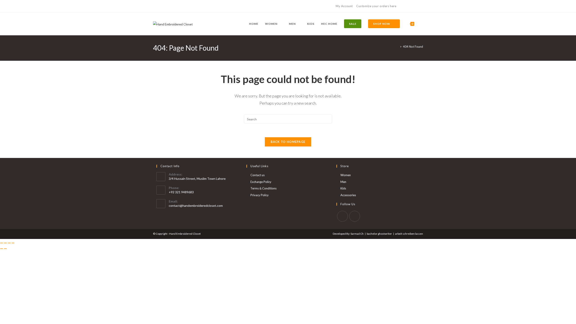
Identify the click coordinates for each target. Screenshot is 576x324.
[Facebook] (155, 6)
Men (343, 182)
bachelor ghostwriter (379, 233)
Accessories (348, 195)
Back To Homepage (288, 142)
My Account (344, 6)
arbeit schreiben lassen (409, 233)
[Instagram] (159, 6)
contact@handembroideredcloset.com (196, 205)
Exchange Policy (260, 182)
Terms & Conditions (263, 188)
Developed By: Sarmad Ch (348, 233)
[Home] (397, 46)
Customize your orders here (376, 6)
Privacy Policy (259, 195)
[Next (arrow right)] (5, 248)
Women (345, 175)
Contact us (257, 175)
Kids (343, 188)
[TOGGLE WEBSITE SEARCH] (422, 24)
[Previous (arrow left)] (1, 248)
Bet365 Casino (412, 6)
